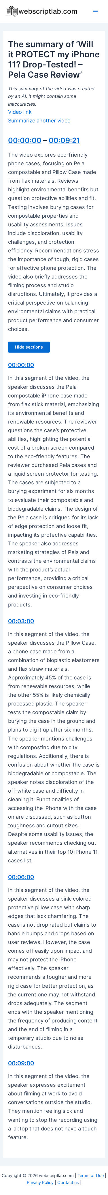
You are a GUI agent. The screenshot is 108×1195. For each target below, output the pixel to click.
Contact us (68, 1182)
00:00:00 (24, 140)
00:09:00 (21, 1063)
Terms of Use (90, 1175)
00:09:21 (64, 140)
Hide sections (29, 347)
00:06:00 (21, 877)
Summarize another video (39, 121)
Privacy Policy (40, 1182)
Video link (20, 112)
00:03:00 (21, 621)
